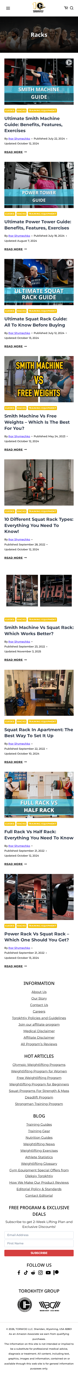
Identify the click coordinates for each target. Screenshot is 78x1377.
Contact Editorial (39, 1196)
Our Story (39, 998)
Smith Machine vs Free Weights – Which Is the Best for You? (37, 422)
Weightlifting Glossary (39, 1164)
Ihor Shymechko (19, 138)
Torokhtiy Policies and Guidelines (39, 1018)
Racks (21, 110)
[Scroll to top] (70, 1360)
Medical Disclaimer (39, 1031)
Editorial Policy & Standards (39, 1189)
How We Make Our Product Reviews (39, 1183)
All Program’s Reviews (39, 1044)
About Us (39, 992)
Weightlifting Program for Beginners (39, 1084)
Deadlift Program (39, 1097)
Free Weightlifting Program (39, 1078)
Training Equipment (42, 110)
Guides (10, 110)
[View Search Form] (72, 8)
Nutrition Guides (39, 1138)
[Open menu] (8, 8)
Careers (39, 1011)
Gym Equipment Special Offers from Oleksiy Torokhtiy (39, 1173)
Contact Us (39, 1005)
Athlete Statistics (39, 1157)
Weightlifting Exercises (39, 1151)
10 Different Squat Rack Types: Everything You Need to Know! (38, 525)
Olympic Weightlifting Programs (39, 1065)
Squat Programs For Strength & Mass (39, 1091)
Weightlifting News (39, 1144)
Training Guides (39, 1125)
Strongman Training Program (39, 1104)
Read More (15, 152)
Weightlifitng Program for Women (39, 1071)
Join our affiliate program (39, 1025)
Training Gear (39, 1131)
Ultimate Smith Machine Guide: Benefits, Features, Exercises (33, 124)
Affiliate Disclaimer (39, 1038)
